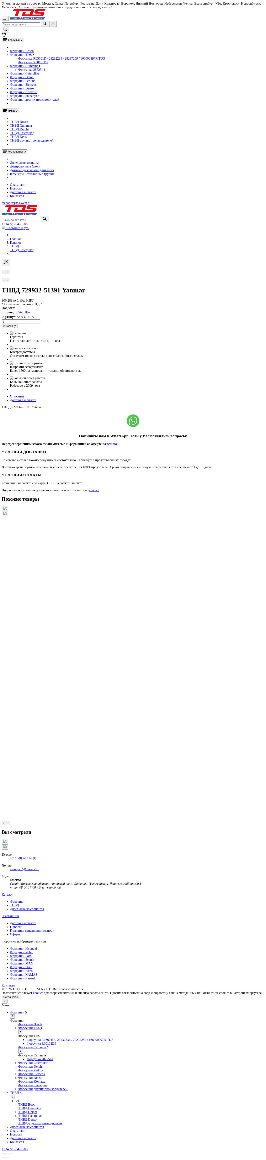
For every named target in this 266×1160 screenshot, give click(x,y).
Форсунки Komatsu (23, 92)
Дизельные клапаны (24, 162)
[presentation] (4, 272)
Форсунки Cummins (24, 66)
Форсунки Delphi (22, 77)
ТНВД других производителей (32, 140)
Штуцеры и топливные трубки (32, 174)
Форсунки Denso (22, 88)
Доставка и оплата (23, 192)
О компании (18, 184)
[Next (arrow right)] (7, 1157)
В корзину (9, 326)
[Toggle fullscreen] (7, 1153)
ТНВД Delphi (19, 129)
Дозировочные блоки (25, 166)
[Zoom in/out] (11, 1153)
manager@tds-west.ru (24, 869)
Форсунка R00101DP (33, 62)
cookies (38, 993)
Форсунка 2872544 (31, 69)
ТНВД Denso (19, 136)
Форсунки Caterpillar (24, 73)
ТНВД (15, 1092)
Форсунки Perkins (22, 81)
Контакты (17, 196)
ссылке (94, 490)
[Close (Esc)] (3, 1153)
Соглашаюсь (11, 997)
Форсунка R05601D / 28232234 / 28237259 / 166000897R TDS (61, 58)
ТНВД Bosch (19, 121)
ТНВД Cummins (21, 125)
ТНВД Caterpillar (21, 133)
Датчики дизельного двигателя (32, 170)
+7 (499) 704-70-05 (23, 858)
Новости (16, 188)
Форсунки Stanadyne (24, 96)
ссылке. (112, 444)
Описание (17, 396)
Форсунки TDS (21, 54)
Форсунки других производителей (34, 99)
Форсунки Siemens (23, 84)
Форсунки (17, 1012)
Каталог (7, 894)
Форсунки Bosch (22, 51)
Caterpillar (23, 312)
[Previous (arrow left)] (3, 1157)
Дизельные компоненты (27, 1127)
